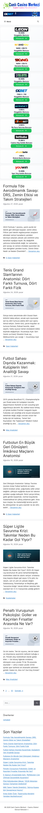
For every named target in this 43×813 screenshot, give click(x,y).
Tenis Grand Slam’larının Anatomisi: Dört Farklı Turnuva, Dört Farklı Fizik (20, 279)
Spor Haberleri (12, 346)
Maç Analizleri (12, 430)
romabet (6, 720)
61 (12, 691)
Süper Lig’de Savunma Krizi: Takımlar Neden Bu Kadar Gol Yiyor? (19, 533)
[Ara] (37, 703)
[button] (38, 21)
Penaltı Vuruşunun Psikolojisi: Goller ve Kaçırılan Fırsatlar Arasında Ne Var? (20, 617)
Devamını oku (34, 251)
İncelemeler (11, 598)
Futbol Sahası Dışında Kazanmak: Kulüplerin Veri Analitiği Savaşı (19, 365)
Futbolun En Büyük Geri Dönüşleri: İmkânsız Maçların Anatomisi (19, 449)
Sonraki (19, 691)
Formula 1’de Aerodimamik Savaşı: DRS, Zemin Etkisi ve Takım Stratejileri (21, 192)
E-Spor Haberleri (13, 258)
